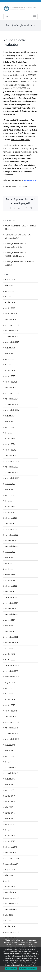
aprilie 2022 (10, 574)
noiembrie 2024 (11, 399)
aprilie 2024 (10, 438)
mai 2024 (9, 433)
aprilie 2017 (10, 796)
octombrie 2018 (11, 733)
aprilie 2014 (10, 886)
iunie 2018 (9, 756)
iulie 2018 (9, 750)
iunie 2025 (9, 359)
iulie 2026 (9, 285)
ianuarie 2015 (10, 852)
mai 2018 (9, 762)
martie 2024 (10, 444)
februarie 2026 (11, 313)
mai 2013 (9, 920)
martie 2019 (10, 705)
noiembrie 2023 (11, 467)
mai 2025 (9, 364)
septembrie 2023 (12, 478)
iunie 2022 (9, 563)
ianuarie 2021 (10, 631)
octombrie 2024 (11, 404)
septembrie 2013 (12, 909)
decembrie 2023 (12, 461)
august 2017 (10, 779)
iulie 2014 (9, 875)
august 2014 (10, 869)
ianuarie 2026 (10, 319)
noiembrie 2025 (11, 330)
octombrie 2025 (11, 336)
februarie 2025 (11, 382)
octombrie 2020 (11, 642)
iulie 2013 (9, 915)
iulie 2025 (9, 353)
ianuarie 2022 (10, 591)
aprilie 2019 (10, 699)
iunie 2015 (9, 824)
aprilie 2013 (10, 926)
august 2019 (10, 682)
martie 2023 (10, 512)
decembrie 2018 (12, 722)
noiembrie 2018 (11, 728)
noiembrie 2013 (11, 903)
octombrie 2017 (11, 773)
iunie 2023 (9, 495)
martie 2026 (10, 308)
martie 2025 (10, 376)
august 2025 (10, 348)
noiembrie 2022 (11, 535)
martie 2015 (10, 841)
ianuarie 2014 (10, 892)
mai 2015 (9, 830)
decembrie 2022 (12, 529)
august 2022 (10, 552)
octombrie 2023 (11, 472)
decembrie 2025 (12, 325)
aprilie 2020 (10, 654)
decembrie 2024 (12, 393)
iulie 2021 (9, 625)
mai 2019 (9, 693)
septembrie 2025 (12, 342)
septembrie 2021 (12, 614)
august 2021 (10, 620)
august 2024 (10, 416)
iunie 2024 (9, 427)
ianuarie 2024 (10, 455)
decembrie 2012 (12, 932)
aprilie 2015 (10, 835)
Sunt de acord (11, 968)
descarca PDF (30, 180)
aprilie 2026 (10, 302)
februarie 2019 (11, 711)
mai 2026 (9, 296)
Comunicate (22, 186)
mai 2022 (9, 569)
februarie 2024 (11, 450)
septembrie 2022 (12, 546)
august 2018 (10, 745)
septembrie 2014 (12, 864)
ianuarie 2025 (10, 387)
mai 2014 (9, 881)
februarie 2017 (11, 801)
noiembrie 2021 (11, 603)
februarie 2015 (11, 847)
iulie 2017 (9, 784)
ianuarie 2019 (10, 716)
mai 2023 (9, 501)
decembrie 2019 (12, 665)
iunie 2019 (9, 688)
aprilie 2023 (10, 506)
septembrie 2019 (12, 676)
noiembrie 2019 (11, 671)
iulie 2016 (9, 807)
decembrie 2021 (12, 597)
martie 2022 (10, 580)
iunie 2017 (9, 790)
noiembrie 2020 (11, 637)
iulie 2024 (9, 421)
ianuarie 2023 (10, 523)
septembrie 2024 (12, 410)
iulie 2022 (9, 557)
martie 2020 (10, 660)
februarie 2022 (11, 586)
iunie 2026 (9, 291)
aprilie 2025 (10, 370)
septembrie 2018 (12, 739)
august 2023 (10, 484)
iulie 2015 (9, 818)
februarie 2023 (11, 518)
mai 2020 (9, 648)
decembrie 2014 (12, 858)
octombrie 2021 (11, 608)
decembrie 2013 (12, 898)
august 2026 (10, 279)
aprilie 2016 (10, 813)
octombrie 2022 (11, 540)
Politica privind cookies (28, 968)
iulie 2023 (9, 489)
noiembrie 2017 (11, 767)
